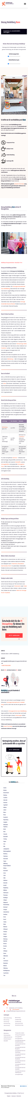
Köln (4, 383)
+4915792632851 (6, 665)
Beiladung (10, 359)
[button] (25, 3)
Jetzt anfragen (14, 635)
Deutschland (17, 263)
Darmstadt (4, 566)
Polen (25, 586)
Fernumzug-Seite (22, 344)
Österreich (17, 586)
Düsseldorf (21, 564)
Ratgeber (8, 1096)
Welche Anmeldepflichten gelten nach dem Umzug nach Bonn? (12, 543)
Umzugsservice (7, 1030)
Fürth (9, 566)
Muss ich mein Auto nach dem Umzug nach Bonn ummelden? (13, 547)
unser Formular (8, 726)
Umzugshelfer (5, 464)
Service (15, 458)
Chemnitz (14, 564)
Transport (21, 436)
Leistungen (19, 715)
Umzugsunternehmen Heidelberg (11, 1093)
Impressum (14, 1096)
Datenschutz (19, 1096)
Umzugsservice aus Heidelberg (17, 711)
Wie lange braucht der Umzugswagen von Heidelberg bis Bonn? (13, 539)
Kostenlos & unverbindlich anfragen (11, 31)
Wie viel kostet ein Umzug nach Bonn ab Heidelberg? (13, 523)
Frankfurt (3, 348)
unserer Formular (19, 184)
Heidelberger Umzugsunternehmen (7, 263)
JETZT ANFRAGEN (14, 750)
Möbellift (18, 462)
